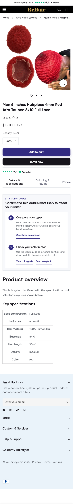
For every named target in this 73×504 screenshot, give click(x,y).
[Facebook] (4, 410)
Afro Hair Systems (26, 17)
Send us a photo (44, 261)
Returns (57, 462)
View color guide (24, 261)
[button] (59, 9)
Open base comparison (28, 235)
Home (6, 17)
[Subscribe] (66, 402)
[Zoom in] (63, 83)
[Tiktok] (17, 410)
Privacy (36, 462)
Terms (46, 462)
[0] (66, 9)
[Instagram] (10, 410)
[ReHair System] (36, 9)
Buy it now (36, 162)
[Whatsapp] (24, 410)
